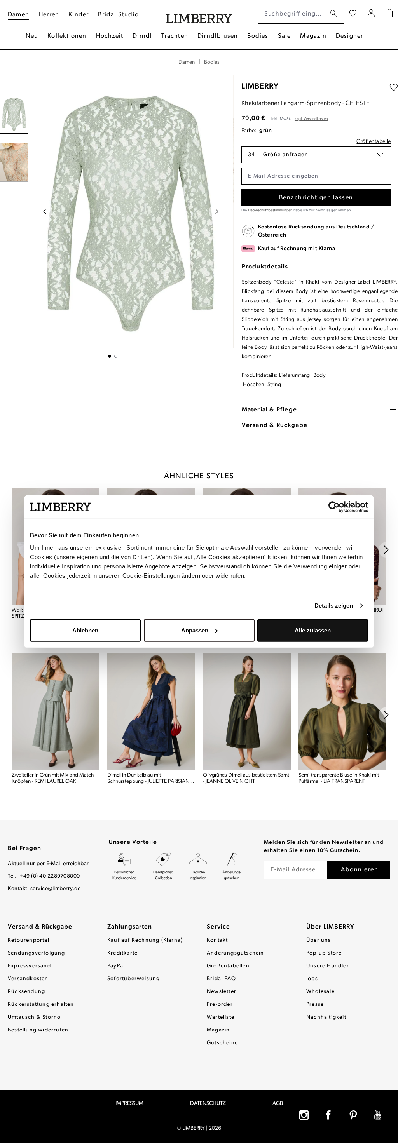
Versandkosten (28, 979)
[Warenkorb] (389, 14)
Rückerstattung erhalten (41, 1004)
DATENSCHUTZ (208, 1103)
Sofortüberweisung (133, 979)
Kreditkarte (122, 953)
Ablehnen (85, 630)
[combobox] (292, 14)
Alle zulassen (313, 630)
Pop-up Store (324, 953)
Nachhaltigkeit (326, 1017)
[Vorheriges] (44, 211)
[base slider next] (386, 550)
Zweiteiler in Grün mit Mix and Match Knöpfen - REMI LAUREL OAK (53, 778)
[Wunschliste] (353, 14)
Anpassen (194, 630)
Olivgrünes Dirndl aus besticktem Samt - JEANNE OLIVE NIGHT (246, 778)
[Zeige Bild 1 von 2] (109, 356)
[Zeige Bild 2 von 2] (115, 356)
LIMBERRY (260, 87)
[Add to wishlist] (393, 87)
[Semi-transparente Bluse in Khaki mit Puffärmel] (342, 711)
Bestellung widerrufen (38, 1030)
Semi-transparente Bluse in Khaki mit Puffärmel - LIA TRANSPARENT (338, 778)
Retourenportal (28, 940)
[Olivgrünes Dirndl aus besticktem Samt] (247, 711)
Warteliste (220, 1017)
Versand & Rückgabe (40, 927)
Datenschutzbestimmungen (270, 210)
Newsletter (221, 992)
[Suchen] (333, 13)
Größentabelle (373, 142)
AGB (277, 1103)
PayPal (116, 966)
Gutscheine (222, 1043)
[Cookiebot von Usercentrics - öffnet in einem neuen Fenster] (334, 507)
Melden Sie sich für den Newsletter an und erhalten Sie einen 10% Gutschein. (324, 847)
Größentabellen (228, 966)
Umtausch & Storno (34, 1017)
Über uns (318, 940)
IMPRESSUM (129, 1103)
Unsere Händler (327, 966)
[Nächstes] (217, 211)
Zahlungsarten (129, 927)
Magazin (218, 1030)
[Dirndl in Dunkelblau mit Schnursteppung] (151, 711)
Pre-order (220, 1004)
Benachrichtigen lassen (316, 198)
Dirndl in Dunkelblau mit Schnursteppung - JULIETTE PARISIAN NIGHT (148, 778)
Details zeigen (333, 605)
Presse (315, 1004)
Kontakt (217, 940)
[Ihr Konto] (371, 14)
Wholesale (320, 992)
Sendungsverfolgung (36, 953)
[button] (316, 154)
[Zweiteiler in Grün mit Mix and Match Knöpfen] (56, 711)
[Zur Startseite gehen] (199, 14)
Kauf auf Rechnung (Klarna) (145, 940)
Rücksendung (26, 992)
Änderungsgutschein (235, 953)
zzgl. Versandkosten (311, 119)
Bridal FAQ (221, 979)
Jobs (312, 979)
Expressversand (29, 966)
